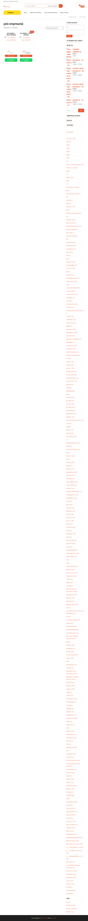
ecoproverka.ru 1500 (71, 345)
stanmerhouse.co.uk (71, 734)
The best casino (70, 757)
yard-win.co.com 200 (71, 871)
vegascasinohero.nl (71, 815)
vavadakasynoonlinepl (71, 802)
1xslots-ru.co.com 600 (71, 168)
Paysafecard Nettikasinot (72, 630)
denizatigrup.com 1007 (71, 332)
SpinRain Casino (70, 731)
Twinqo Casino (70, 782)
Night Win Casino (70, 569)
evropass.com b (70, 362)
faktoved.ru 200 (70, 365)
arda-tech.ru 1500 (70, 207)
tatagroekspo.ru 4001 (71, 747)
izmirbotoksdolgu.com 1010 (73, 443)
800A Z (67, 190)
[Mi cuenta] (76, 6)
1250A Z (68, 151)
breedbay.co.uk (70, 275)
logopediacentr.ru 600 (71, 472)
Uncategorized (69, 792)
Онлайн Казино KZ (70, 890)
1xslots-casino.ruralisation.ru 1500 (74, 164)
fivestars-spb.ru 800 (71, 375)
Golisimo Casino (70, 404)
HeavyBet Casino (70, 417)
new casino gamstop (71, 540)
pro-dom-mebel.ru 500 (72, 655)
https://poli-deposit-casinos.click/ (74, 420)
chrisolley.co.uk (70, 307)
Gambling (68, 388)
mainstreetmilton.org (71, 485)
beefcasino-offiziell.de (71, 236)
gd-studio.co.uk (70, 401)
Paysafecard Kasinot (71, 626)
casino (67, 284)
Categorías (10, 12)
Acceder (68, 902)
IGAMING (68, 427)
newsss (68, 563)
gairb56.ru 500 (69, 384)
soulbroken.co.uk (70, 725)
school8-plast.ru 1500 (71, 699)
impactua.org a (69, 433)
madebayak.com (70, 479)
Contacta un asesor (73, 17)
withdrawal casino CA (71, 834)
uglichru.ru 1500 (70, 789)
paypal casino (69, 623)
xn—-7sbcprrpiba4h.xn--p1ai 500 (74, 847)
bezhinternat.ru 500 (71, 246)
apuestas (68, 203)
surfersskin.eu (69, 741)
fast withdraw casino (71, 371)
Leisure (68, 459)
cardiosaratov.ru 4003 (71, 281)
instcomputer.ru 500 (71, 436)
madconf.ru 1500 (70, 475)
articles (68, 210)
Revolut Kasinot (70, 682)
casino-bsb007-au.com (72, 294)
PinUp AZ (68, 642)
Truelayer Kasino (70, 773)
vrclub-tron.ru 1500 (71, 821)
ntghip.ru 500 (69, 582)
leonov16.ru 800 (70, 462)
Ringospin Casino (70, 686)
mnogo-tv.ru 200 (70, 508)
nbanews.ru (69, 530)
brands (68, 272)
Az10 (67, 216)
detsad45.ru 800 (70, 336)
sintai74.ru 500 (69, 712)
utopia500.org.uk (70, 795)
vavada (68, 799)
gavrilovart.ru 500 (70, 397)
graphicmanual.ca (70, 410)
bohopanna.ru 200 (70, 262)
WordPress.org (70, 912)
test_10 (68, 751)
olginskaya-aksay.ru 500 (72, 604)
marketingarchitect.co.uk (72, 495)
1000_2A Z (68, 142)
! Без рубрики (69, 132)
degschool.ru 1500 (70, 329)
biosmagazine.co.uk (71, 249)
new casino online (70, 543)
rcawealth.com (69, 668)
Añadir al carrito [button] (11, 56)
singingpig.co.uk (70, 708)
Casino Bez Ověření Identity (73, 288)
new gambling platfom (71, 550)
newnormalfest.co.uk (71, 556)
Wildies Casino (70, 831)
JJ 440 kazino (69, 446)
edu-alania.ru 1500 (70, 349)
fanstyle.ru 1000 (70, 368)
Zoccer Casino (69, 881)
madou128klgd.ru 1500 (71, 482)
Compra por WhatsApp (12, 60)
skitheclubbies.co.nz (71, 715)
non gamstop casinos (71, 576)
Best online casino (70, 242)
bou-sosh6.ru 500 (70, 268)
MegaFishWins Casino (71, 498)
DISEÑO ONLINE (64, 12)
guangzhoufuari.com (71, 414)
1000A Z (68, 145)
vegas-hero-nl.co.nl (71, 808)
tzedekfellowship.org (71, 786)
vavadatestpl (69, 805)
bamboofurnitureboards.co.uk (73, 226)
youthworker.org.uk (71, 874)
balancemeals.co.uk (71, 223)
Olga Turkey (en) (70, 601)
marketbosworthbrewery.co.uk (74, 491)
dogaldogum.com (70, 342)
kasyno (68, 453)
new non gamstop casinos (72, 553)
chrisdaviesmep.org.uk (72, 304)
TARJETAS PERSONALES (36, 12)
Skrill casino (69, 721)
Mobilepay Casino (70, 511)
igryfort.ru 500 (69, 430)
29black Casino (70, 177)
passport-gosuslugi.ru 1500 (73, 620)
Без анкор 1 (69, 887)
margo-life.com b (70, 488)
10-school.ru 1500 (70, 138)
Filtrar (69, 36)
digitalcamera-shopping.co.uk (73, 339)
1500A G (68, 155)
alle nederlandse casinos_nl (73, 194)
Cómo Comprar (82, 17)
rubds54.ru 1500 (70, 689)
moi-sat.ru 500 (69, 514)
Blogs (67, 259)
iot (66, 440)
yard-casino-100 (70, 862)
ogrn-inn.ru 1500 (70, 598)
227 (67, 174)
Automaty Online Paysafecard (73, 213)
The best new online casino (73, 760)
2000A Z (68, 171)
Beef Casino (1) (70, 233)
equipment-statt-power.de (73, 355)
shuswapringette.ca (71, 702)
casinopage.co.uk (70, 298)
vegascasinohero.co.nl (71, 811)
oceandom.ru (69, 586)
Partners (68, 617)
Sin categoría (69, 705)
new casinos (69, 547)
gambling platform (70, 391)
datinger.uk (69, 326)
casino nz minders (70, 291)
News (67, 560)
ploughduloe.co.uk (70, 648)
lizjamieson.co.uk (70, 469)
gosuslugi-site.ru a (70, 407)
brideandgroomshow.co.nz (73, 278)
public (67, 661)
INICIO (25, 12)
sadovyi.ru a (69, 692)
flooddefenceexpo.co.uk (72, 378)
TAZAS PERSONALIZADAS (50, 12)
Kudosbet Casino (70, 456)
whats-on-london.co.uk (72, 824)
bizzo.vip (68, 255)
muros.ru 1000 (69, 521)
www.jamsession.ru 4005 (72, 841)
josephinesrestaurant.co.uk (73, 449)
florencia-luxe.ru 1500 (71, 381)
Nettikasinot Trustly (71, 534)
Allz (67, 197)
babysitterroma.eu (71, 220)
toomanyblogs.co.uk (71, 769)
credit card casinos (71, 323)
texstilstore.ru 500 (70, 754)
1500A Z (68, 158)
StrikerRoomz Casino (71, 738)
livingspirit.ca (69, 466)
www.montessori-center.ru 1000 (74, 844)
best (67, 239)
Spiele (67, 728)
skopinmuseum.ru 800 (71, 718)
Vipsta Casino (69, 818)
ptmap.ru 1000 (69, 658)
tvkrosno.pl (69, 776)
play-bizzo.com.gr (70, 645)
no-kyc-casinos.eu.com (72, 573)
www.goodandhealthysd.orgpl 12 (74, 837)
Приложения (69, 894)
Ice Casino (68, 423)
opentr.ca (68, 608)
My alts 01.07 (69, 524)
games (68, 394)
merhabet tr (69, 501)
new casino (69, 537)
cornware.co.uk (70, 316)
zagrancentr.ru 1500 (71, 877)
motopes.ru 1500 (70, 517)
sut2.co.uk (68, 744)
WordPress (44, 918)
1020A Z (68, 148)
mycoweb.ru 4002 (70, 527)
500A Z (67, 181)
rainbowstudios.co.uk (71, 665)
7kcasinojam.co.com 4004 (72, 187)
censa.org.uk (69, 301)
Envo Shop (53, 918)
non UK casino (69, 579)
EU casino (68, 358)
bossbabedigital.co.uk (71, 265)
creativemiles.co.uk (71, 319)
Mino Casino (69, 505)
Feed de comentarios (71, 908)
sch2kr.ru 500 (69, 695)
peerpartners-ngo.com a (72, 633)
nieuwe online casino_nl (72, 566)
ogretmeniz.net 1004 (71, 595)
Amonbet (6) (69, 200)
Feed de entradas (70, 905)
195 (67, 161)
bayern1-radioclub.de (71, 229)
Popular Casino (70, 651)
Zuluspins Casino (70, 884)
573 (67, 184)
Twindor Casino (70, 779)
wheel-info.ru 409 (70, 828)
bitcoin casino (69, 252)
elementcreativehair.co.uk (72, 352)
